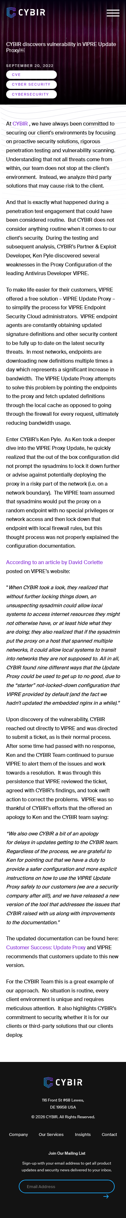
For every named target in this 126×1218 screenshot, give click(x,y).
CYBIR (20, 123)
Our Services (51, 1134)
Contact (109, 1134)
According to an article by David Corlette (55, 562)
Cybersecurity (30, 94)
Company (18, 1134)
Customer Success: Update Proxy (46, 947)
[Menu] (113, 14)
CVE (16, 74)
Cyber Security (31, 84)
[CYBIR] (26, 13)
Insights (83, 1134)
